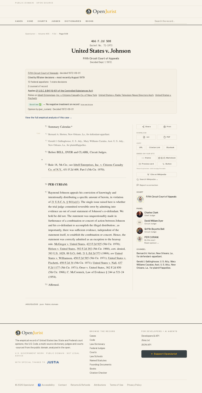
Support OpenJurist (164, 353)
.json (41, 304)
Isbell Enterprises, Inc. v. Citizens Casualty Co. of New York (67, 95)
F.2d (54, 34)
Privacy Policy (134, 385)
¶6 (46, 184)
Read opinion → (151, 243)
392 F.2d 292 (84, 248)
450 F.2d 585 (81, 258)
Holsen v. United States (61, 248)
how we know (87, 104)
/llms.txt (145, 340)
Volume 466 (43, 34)
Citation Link (154, 147)
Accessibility (46, 385)
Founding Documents (100, 364)
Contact (62, 385)
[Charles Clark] (140, 214)
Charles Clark (151, 212)
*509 (38, 133)
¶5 (46, 164)
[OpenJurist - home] (101, 11)
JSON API (146, 344)
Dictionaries (73, 21)
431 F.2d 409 (70, 169)
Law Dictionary (97, 344)
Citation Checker (98, 373)
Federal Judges (97, 348)
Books (90, 21)
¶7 (46, 192)
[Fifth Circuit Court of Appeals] (140, 239)
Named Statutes (98, 360)
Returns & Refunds (80, 385)
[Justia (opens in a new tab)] (53, 362)
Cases (19, 21)
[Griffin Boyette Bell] (140, 231)
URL (141, 147)
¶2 (46, 134)
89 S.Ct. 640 (73, 253)
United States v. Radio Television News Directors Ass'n (126, 95)
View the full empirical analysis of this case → (48, 117)
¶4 (46, 152)
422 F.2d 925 (94, 244)
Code (30, 21)
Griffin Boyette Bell (154, 229)
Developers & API (150, 336)
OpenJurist (30, 34)
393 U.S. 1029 (56, 253)
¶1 (46, 126)
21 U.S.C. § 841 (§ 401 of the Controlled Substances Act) (64, 90)
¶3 (46, 141)
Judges (56, 21)
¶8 (46, 284)
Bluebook (170, 147)
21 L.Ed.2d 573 (92, 253)
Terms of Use (116, 385)
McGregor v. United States (69, 244)
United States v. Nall (104, 263)
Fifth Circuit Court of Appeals (101, 58)
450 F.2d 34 (66, 263)
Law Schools (96, 356)
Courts (42, 21)
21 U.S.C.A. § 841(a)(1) (65, 202)
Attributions (100, 385)
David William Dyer (153, 221)
